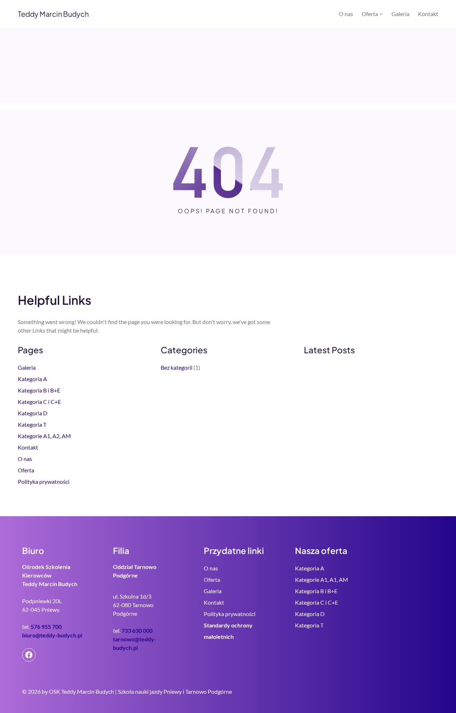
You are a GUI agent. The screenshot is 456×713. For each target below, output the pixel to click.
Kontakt (28, 447)
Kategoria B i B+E (39, 390)
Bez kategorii (176, 367)
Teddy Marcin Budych (53, 13)
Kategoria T (32, 424)
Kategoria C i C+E (39, 401)
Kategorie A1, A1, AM (321, 579)
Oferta (26, 470)
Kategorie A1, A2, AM (44, 435)
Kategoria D (32, 413)
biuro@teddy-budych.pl (52, 635)
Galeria (27, 367)
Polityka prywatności (43, 481)
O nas (25, 458)
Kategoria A (32, 378)
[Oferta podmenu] (381, 14)
